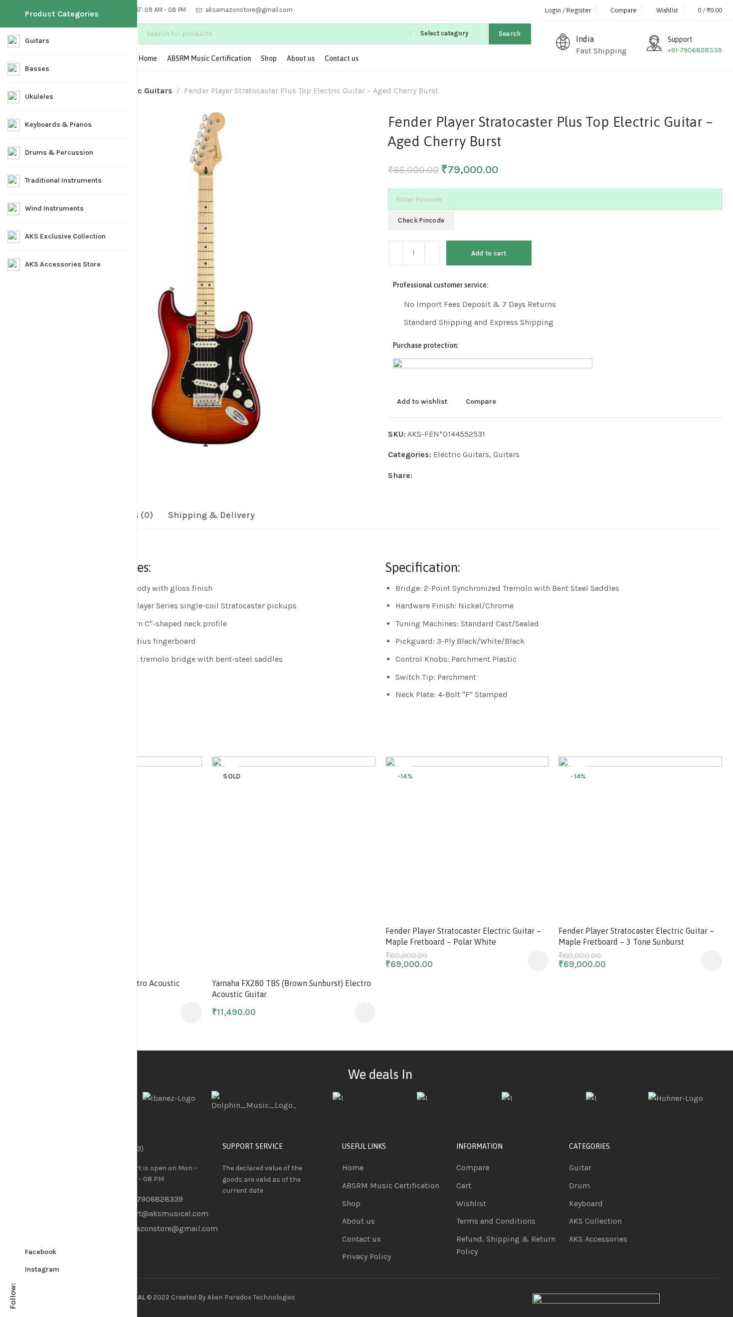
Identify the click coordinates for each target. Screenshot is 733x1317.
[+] (431, 253)
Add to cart (489, 253)
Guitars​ (506, 454)
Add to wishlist (422, 401)
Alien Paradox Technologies (251, 1297)
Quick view (184, 823)
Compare (481, 401)
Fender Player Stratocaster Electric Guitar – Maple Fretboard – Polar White (463, 936)
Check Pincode (421, 220)
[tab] (211, 515)
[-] (395, 253)
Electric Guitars (143, 90)
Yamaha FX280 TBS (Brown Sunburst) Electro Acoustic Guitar (291, 989)
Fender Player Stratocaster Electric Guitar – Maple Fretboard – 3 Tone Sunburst (636, 936)
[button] (708, 1101)
